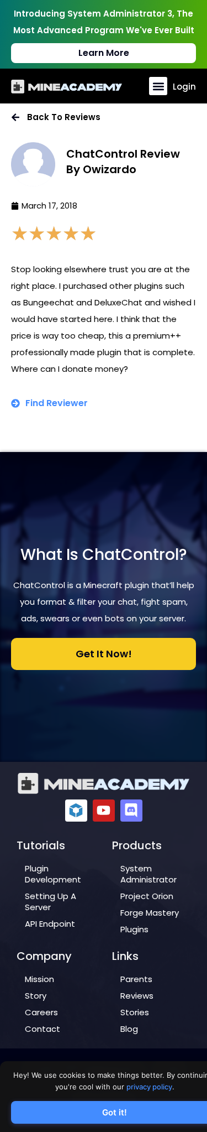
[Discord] (131, 810)
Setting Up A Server (50, 901)
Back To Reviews (63, 117)
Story (35, 995)
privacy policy (149, 1086)
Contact (42, 1029)
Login (184, 86)
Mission (39, 979)
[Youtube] (104, 810)
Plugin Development (53, 874)
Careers (41, 1012)
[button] (158, 86)
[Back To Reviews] (15, 117)
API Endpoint (50, 924)
